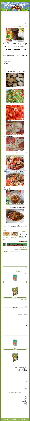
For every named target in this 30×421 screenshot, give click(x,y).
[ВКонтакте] (19, 241)
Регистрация (25, 382)
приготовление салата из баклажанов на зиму (11, 248)
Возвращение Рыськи (24, 312)
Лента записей (25, 384)
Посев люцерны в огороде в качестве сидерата (22, 303)
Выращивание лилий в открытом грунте (22, 314)
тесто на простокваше (13, 271)
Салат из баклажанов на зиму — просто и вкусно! (19, 26)
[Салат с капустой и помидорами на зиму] (15, 233)
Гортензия (26, 397)
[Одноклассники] (20, 241)
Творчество (25, 324)
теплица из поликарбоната (19, 270)
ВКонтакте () (11, 251)
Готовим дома (25, 398)
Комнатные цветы (25, 399)
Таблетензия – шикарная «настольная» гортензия (21, 366)
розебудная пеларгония (13, 391)
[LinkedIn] (26, 241)
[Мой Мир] (23, 241)
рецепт (10, 270)
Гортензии (26, 396)
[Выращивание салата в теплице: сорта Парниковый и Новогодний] (23, 234)
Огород (26, 400)
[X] (21, 241)
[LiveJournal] (22, 241)
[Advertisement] (15, 261)
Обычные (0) (15, 251)
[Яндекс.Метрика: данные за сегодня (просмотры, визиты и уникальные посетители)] (15, 336)
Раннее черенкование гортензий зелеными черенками (21, 311)
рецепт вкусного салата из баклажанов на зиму (21, 249)
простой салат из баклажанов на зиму (22, 248)
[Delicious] (25, 241)
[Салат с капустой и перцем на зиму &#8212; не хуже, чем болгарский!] (6, 233)
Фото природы (25, 325)
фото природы (17, 271)
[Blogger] (24, 241)
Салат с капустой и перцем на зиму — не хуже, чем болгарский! (6, 237)
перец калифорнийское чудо (6, 391)
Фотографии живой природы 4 (23, 302)
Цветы (26, 326)
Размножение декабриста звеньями (23, 313)
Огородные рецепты (24, 247)
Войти (26, 383)
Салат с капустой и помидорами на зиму (13, 237)
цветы (20, 271)
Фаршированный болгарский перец (23, 301)
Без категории (25, 395)
